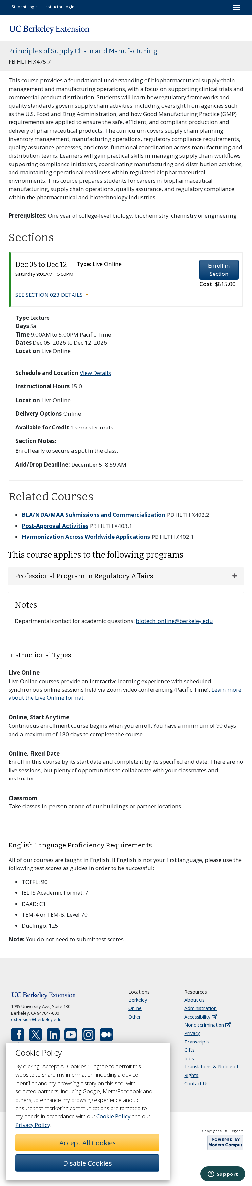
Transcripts (197, 1042)
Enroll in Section (219, 269)
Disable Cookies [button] (87, 1163)
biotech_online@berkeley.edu (174, 621)
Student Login (25, 6)
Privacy (192, 1033)
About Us (194, 1000)
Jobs (189, 1058)
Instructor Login (59, 6)
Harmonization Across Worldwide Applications (86, 536)
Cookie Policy (113, 1116)
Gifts (189, 1050)
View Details (95, 373)
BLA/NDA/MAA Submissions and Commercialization (93, 514)
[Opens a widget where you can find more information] (222, 1174)
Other (134, 1017)
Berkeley (137, 1000)
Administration (200, 1008)
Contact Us (196, 1083)
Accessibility (198, 1017)
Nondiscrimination (204, 1025)
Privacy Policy (32, 1125)
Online (135, 1008)
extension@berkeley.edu (36, 1019)
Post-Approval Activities (55, 526)
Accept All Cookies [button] (87, 1142)
